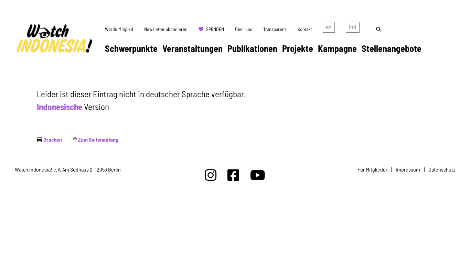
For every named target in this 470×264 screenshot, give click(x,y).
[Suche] (378, 29)
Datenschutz (441, 169)
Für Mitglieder (372, 169)
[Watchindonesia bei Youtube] (257, 175)
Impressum (408, 169)
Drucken (52, 139)
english (329, 28)
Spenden (215, 29)
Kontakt (305, 29)
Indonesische (59, 106)
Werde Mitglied (119, 29)
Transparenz (275, 29)
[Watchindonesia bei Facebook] (233, 175)
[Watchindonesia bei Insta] (210, 175)
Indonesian (353, 28)
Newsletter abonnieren (166, 29)
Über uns (243, 29)
